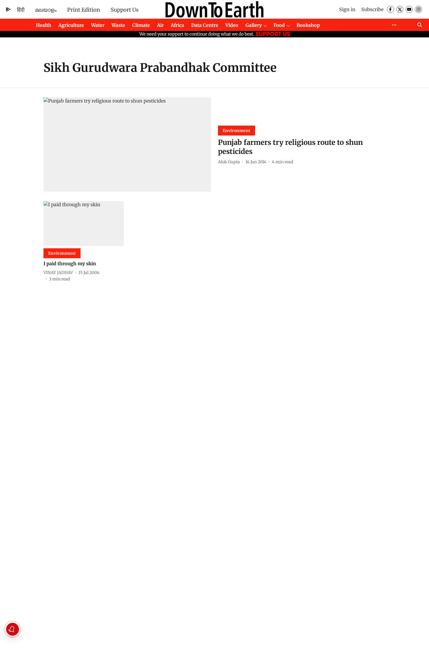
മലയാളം (46, 9)
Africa (177, 25)
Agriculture (71, 25)
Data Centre (204, 25)
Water (97, 25)
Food (279, 25)
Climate (141, 25)
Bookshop (308, 25)
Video (231, 25)
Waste (118, 25)
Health (43, 25)
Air (160, 25)
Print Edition (83, 9)
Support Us (125, 9)
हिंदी (21, 9)
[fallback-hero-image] (127, 144)
